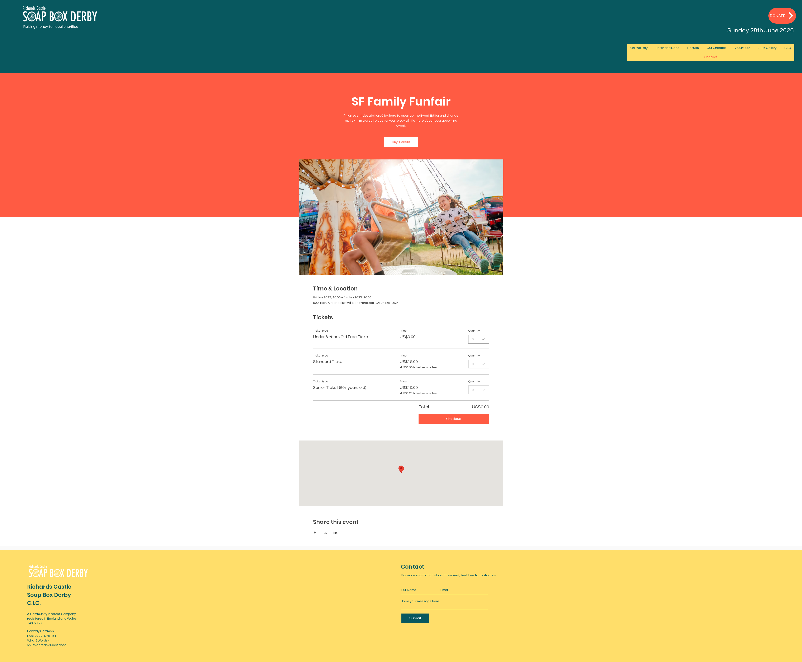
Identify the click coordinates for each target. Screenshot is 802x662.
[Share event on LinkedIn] (336, 532)
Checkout (453, 418)
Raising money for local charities (50, 27)
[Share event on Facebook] (315, 532)
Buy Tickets (401, 142)
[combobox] (478, 339)
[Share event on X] (325, 532)
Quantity (474, 330)
